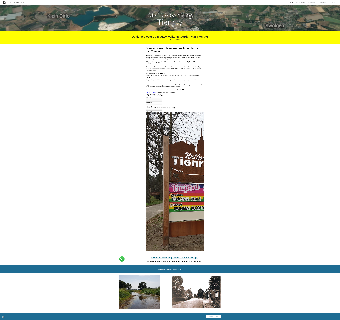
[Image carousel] (139, 292)
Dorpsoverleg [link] (311, 2)
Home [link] (292, 2)
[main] (170, 18)
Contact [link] (332, 2)
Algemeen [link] (323, 2)
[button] (338, 2)
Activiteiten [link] (299, 2)
